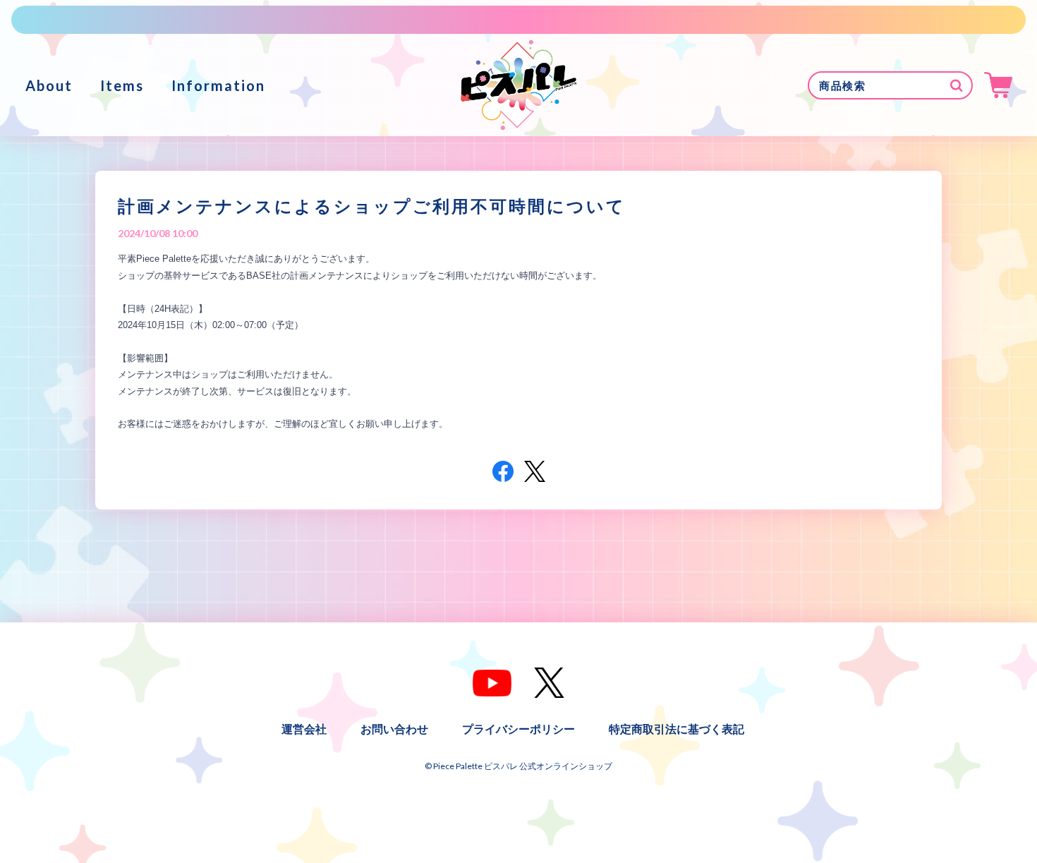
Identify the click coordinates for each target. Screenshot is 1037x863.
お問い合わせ (394, 728)
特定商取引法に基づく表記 (676, 728)
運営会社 (304, 728)
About (49, 85)
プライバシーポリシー (518, 728)
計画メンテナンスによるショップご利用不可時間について (372, 205)
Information (218, 85)
